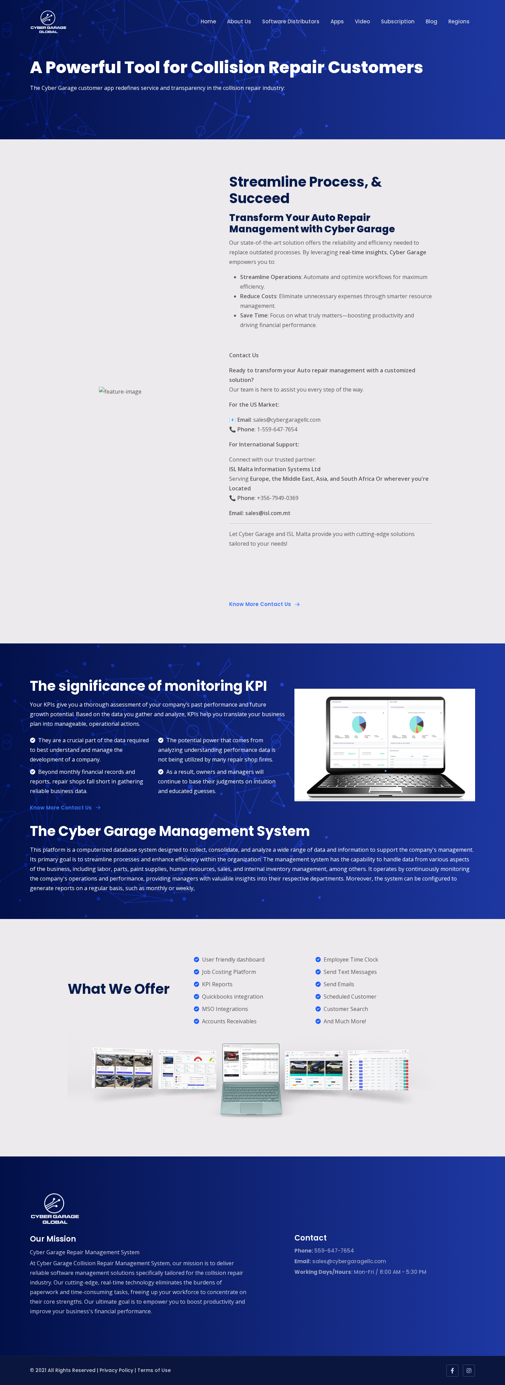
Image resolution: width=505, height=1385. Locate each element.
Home (208, 21)
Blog (431, 21)
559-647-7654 (324, 1250)
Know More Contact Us (260, 604)
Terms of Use (154, 1370)
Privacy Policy (116, 1370)
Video (362, 21)
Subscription (398, 21)
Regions (459, 21)
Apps (337, 21)
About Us (239, 21)
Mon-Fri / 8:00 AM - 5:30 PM (360, 1272)
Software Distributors (290, 21)
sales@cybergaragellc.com (340, 1261)
